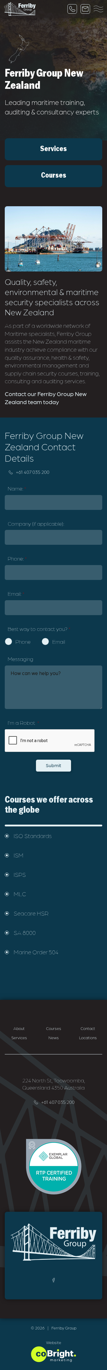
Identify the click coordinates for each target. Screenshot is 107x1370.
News (53, 1037)
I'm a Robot (23, 722)
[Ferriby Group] (20, 9)
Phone (23, 641)
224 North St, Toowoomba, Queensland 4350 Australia (53, 1083)
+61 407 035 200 (32, 472)
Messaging (20, 659)
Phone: (17, 558)
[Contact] (85, 9)
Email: (16, 593)
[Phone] (72, 9)
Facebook (53, 1280)
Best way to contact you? (39, 629)
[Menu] (98, 9)
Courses (53, 1028)
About (19, 1028)
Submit (53, 765)
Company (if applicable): (36, 523)
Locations (88, 1037)
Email (58, 641)
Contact (88, 1028)
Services (19, 1037)
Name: (17, 488)
